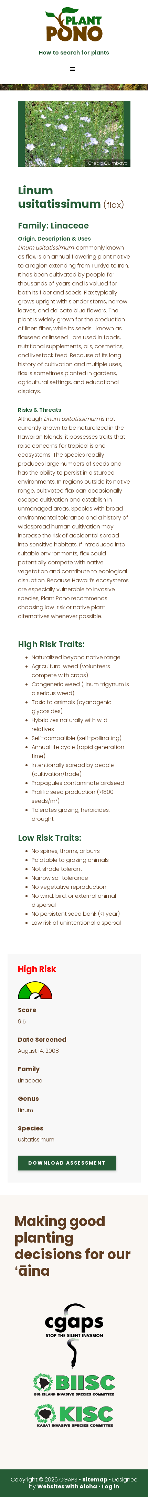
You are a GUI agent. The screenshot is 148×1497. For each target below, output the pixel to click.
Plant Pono (74, 24)
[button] (74, 69)
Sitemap (94, 1480)
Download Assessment (67, 1162)
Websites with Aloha (67, 1486)
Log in (110, 1486)
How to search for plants (74, 53)
